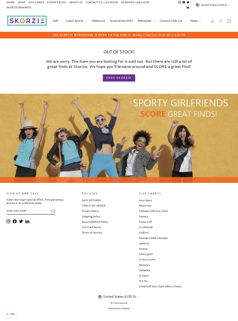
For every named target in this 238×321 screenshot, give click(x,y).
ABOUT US (75, 2)
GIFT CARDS (36, 2)
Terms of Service (92, 232)
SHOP (21, 2)
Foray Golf (145, 222)
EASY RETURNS (91, 200)
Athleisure (98, 21)
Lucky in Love (147, 259)
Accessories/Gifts (121, 21)
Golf (56, 21)
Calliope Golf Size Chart (153, 211)
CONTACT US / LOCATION (102, 2)
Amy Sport (145, 200)
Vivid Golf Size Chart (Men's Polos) (160, 286)
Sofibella (144, 270)
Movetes (144, 265)
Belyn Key (145, 206)
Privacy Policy (90, 211)
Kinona (143, 249)
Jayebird (144, 243)
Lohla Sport (146, 254)
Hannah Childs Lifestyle (153, 238)
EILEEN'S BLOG (56, 2)
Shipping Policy (91, 216)
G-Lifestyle (146, 227)
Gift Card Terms (91, 227)
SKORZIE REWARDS (18, 7)
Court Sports (75, 21)
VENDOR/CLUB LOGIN (135, 2)
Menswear (145, 21)
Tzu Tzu (143, 281)
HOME (10, 2)
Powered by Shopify (119, 308)
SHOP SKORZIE (119, 77)
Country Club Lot (171, 21)
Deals (194, 21)
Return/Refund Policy (95, 222)
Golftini (144, 232)
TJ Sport (144, 276)
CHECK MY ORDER (93, 206)
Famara (143, 216)
